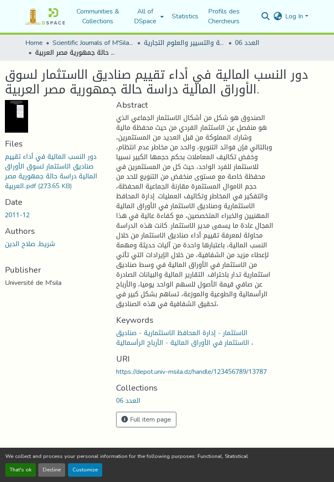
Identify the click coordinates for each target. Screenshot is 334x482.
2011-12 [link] (17, 215)
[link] (55, 171)
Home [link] (34, 43)
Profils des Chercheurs (224, 16)
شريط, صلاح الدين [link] (30, 244)
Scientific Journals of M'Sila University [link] (93, 43)
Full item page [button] (149, 419)
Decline (52, 470)
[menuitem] (147, 16)
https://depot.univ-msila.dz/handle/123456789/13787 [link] (191, 371)
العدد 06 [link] (247, 43)
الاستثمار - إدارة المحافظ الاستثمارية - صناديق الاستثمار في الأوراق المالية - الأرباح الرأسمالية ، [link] (184, 338)
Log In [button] (295, 16)
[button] (45, 16)
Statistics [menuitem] (185, 16)
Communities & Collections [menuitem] (98, 16)
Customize (85, 470)
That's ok (20, 470)
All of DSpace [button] (145, 16)
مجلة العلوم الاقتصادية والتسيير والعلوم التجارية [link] (184, 43)
